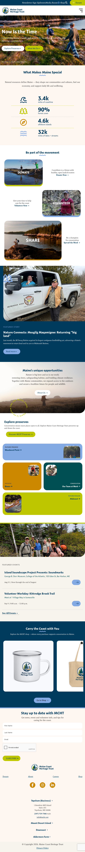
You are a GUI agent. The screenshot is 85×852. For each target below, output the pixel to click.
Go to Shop (41, 700)
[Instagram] (42, 785)
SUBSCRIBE (11, 758)
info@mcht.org (42, 817)
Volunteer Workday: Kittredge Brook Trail (29, 593)
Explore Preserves (11, 48)
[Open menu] (81, 10)
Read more (10, 351)
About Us (41, 393)
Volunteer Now (20, 205)
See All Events (9, 613)
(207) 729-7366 (40, 814)
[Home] (13, 10)
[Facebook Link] (32, 785)
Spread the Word (71, 242)
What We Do (33, 48)
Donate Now (61, 175)
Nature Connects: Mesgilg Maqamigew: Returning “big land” (40, 334)
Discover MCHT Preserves (19, 434)
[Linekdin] (52, 785)
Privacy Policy (43, 848)
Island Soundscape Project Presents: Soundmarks (34, 572)
